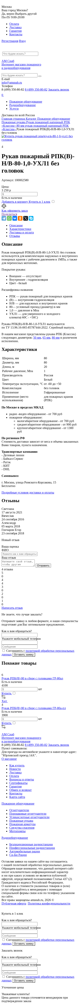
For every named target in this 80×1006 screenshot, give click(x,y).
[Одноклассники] (20, 218)
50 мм (37, 337)
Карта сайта (17, 797)
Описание (16, 225)
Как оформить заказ (15, 210)
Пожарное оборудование (25, 101)
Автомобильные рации (24, 851)
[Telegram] (4, 218)
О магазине (9, 758)
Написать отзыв (12, 607)
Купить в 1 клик (39, 201)
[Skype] (31, 218)
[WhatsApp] (9, 218)
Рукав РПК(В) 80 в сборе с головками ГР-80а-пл (34, 708)
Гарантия (15, 30)
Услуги (14, 108)
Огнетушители (19, 810)
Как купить (16, 765)
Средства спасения (21, 827)
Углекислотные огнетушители (29, 817)
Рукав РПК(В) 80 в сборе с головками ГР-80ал (32, 678)
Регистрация (10, 41)
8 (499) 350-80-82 (36, 89)
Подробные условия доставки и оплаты (28, 492)
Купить (7, 693)
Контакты (15, 34)
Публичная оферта (14, 903)
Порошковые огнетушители (27, 813)
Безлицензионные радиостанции (31, 844)
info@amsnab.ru (12, 82)
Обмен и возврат (20, 790)
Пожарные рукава (21, 820)
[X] (25, 218)
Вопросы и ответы (21, 779)
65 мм (46, 337)
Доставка (15, 27)
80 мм (56, 337)
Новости (15, 769)
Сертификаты (18, 783)
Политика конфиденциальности (49, 903)
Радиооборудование (22, 105)
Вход (22, 41)
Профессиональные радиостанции (32, 848)
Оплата (14, 23)
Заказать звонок (58, 89)
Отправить (43, 565)
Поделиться (9, 214)
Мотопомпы (17, 831)
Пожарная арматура (22, 824)
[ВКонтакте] (14, 218)
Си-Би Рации (18, 855)
